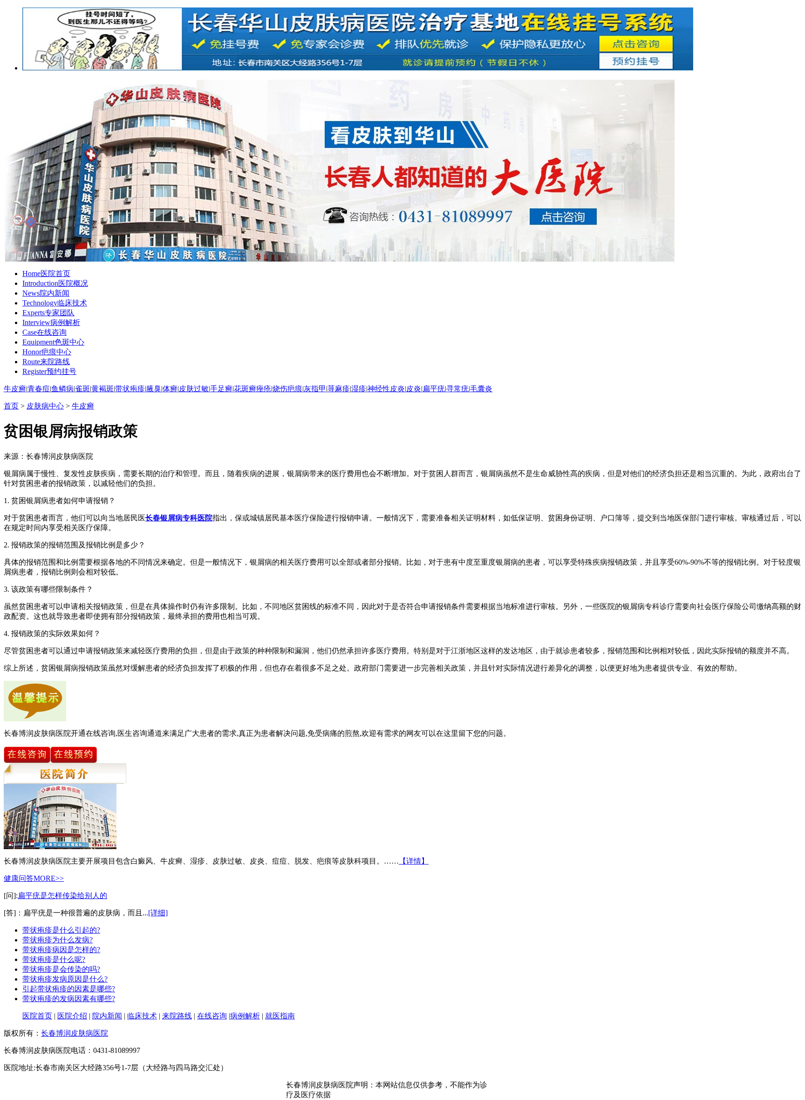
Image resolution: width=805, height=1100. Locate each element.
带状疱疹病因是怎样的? (61, 950)
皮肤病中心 (45, 406)
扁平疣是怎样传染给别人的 (62, 895)
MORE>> (49, 878)
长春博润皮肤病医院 (74, 1033)
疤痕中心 (46, 352)
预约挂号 (49, 371)
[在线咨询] (27, 761)
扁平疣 (434, 389)
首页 (11, 406)
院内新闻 (45, 293)
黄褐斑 (102, 389)
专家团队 (48, 313)
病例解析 (51, 322)
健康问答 (19, 878)
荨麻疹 (338, 389)
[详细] (158, 913)
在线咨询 (44, 332)
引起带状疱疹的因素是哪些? (68, 989)
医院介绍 (72, 1016)
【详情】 (414, 861)
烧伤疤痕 (287, 389)
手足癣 (221, 389)
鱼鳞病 (62, 389)
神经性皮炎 (386, 389)
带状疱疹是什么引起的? (61, 930)
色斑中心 (53, 342)
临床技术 (54, 303)
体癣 (170, 389)
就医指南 (280, 1016)
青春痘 (38, 389)
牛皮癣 (15, 389)
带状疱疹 (130, 389)
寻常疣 (457, 389)
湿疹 (358, 389)
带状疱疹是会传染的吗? (61, 969)
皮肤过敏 (194, 389)
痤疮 (263, 389)
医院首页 (46, 273)
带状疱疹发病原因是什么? (65, 979)
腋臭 (153, 389)
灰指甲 (315, 389)
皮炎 (413, 389)
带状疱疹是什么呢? (53, 959)
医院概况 (55, 283)
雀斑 (82, 389)
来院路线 (46, 362)
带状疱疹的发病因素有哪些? (68, 999)
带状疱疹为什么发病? (57, 940)
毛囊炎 (481, 389)
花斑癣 (245, 389)
